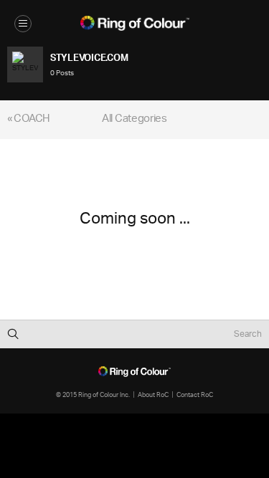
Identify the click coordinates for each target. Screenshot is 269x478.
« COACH (28, 119)
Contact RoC (194, 394)
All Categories (134, 119)
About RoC (153, 394)
